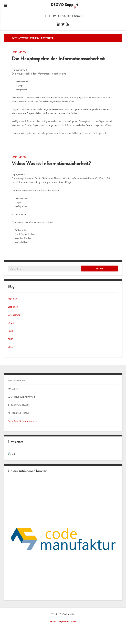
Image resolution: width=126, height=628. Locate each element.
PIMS (10, 339)
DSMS (11, 322)
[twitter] (63, 25)
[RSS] (67, 25)
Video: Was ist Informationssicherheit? (51, 164)
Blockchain (13, 306)
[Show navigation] (5, 6)
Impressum (55, 622)
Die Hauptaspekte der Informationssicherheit (58, 59)
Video (22, 52)
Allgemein (12, 298)
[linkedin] (59, 25)
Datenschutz (14, 314)
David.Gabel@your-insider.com (23, 420)
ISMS (14, 52)
